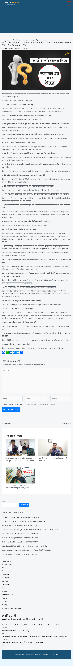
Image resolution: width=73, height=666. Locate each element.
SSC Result (5, 601)
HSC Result (5, 578)
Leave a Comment (8, 48)
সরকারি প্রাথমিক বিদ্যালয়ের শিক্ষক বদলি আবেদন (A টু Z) (19, 525)
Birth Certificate (7, 564)
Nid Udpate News (7, 595)
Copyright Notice (53, 655)
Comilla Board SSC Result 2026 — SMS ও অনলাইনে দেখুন (19, 554)
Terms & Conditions (20, 655)
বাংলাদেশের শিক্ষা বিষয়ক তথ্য (11, 608)
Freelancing (5, 574)
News (3, 588)
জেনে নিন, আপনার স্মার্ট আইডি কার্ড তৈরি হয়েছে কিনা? (52, 459)
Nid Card (8, 40)
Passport (4, 598)
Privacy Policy (30, 655)
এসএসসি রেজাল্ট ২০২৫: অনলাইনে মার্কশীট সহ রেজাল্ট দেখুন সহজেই (22, 619)
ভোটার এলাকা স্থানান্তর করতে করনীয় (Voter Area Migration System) (19, 486)
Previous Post (7, 423)
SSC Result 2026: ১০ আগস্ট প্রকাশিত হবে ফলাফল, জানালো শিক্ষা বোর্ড (23, 521)
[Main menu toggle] (69, 3)
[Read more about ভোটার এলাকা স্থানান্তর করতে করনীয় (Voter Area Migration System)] (20, 475)
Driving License (7, 571)
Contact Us (38, 655)
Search (4, 501)
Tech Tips (5, 605)
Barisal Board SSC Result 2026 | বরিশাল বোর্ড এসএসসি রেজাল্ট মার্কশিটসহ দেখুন (26, 546)
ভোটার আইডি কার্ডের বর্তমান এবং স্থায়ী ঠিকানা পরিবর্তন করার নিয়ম (22, 642)
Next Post (67, 423)
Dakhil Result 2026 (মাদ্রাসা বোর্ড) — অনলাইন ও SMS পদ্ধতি (20, 538)
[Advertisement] (36, 20)
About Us (45, 655)
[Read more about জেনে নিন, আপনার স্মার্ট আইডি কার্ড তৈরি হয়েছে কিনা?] (52, 447)
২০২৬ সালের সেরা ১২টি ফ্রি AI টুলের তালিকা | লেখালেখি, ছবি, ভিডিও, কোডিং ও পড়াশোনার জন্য (31, 529)
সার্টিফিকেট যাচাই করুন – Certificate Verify (15, 631)
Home (3, 40)
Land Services (6, 584)
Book (3, 567)
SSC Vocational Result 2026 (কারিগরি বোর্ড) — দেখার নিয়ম (20, 534)
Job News (5, 581)
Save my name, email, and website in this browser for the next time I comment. (29, 404)
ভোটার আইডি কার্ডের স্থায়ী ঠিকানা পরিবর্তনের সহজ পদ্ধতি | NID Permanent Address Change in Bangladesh (34, 636)
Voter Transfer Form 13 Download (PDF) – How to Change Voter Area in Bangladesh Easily (30, 625)
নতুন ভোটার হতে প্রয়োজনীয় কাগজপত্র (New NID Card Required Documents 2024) (20, 460)
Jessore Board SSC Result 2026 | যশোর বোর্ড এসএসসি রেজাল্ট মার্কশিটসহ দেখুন (26, 550)
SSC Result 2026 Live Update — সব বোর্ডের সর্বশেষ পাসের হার (21, 517)
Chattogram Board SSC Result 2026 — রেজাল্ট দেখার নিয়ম (20, 542)
